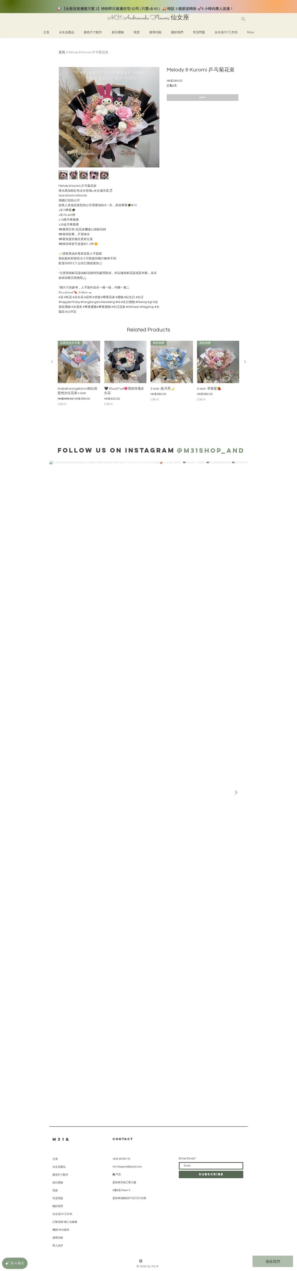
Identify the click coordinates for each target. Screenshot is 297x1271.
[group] (149, 373)
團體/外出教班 (61, 1229)
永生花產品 (59, 1166)
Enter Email (187, 1158)
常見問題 (58, 1198)
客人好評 (58, 1245)
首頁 (62, 52)
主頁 (55, 1158)
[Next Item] (236, 793)
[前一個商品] (52, 361)
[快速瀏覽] (125, 362)
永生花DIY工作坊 (62, 1214)
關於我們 (58, 1206)
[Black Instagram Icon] (141, 1261)
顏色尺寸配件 (60, 1174)
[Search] (243, 19)
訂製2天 (172, 85)
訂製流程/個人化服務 (65, 1221)
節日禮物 (58, 1182)
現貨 (55, 1190)
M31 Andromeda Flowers (138, 18)
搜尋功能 (58, 1237)
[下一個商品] (245, 361)
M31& (62, 1139)
